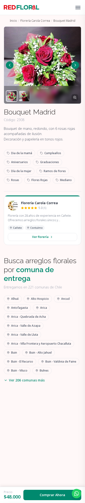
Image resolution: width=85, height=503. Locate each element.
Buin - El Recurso (22, 361)
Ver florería (40, 237)
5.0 (42, 208)
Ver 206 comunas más (27, 380)
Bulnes (44, 370)
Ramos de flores (55, 171)
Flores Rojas (39, 180)
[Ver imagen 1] (11, 96)
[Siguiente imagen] (75, 65)
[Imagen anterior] (9, 65)
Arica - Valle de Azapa (25, 326)
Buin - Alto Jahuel (40, 353)
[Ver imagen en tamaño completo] (75, 97)
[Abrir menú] (78, 7)
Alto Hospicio (40, 299)
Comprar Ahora (52, 495)
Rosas (15, 180)
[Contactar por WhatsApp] (76, 493)
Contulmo (36, 227)
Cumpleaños (52, 153)
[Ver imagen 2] (24, 96)
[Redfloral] (21, 7)
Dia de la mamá (21, 153)
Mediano (66, 180)
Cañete (17, 227)
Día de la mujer (21, 171)
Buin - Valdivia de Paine (60, 361)
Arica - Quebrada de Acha (28, 317)
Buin (14, 353)
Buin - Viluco (19, 370)
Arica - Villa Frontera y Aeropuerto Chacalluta (41, 344)
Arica (43, 308)
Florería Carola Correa (35, 21)
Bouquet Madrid (64, 21)
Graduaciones (49, 162)
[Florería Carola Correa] (13, 205)
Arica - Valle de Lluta (24, 335)
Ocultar (44, 88)
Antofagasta (19, 308)
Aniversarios (19, 162)
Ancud (65, 299)
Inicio (13, 21)
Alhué (15, 299)
